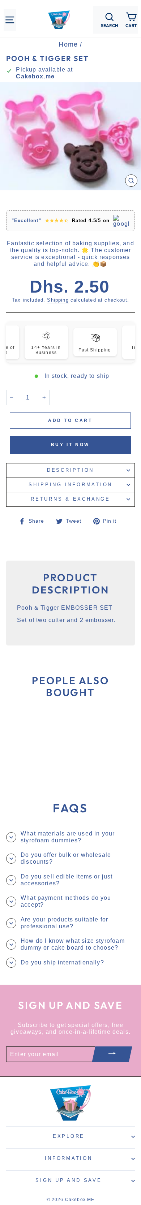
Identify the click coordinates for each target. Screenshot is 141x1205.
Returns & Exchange (70, 499)
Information (68, 1158)
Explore (69, 1136)
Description (70, 470)
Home (68, 44)
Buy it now (70, 444)
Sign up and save (68, 1180)
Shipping (57, 300)
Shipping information (70, 484)
